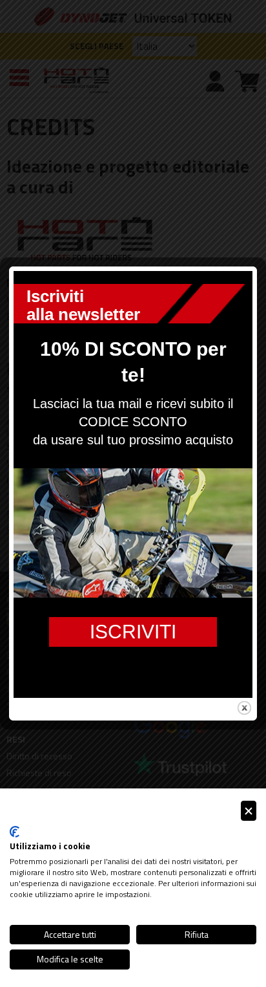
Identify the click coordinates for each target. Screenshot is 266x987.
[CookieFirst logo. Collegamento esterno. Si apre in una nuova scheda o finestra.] (14, 832)
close (244, 708)
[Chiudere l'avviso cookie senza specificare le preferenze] (248, 811)
